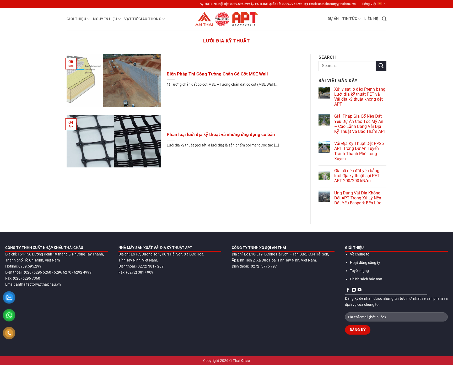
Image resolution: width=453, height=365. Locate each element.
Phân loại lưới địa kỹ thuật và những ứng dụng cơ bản (221, 134)
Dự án (333, 19)
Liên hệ (371, 19)
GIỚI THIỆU (76, 19)
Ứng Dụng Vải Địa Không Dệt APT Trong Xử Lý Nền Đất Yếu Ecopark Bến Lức (357, 197)
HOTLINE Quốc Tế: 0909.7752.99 (278, 4)
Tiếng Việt (368, 4)
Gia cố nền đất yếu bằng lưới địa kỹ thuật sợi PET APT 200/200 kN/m (357, 175)
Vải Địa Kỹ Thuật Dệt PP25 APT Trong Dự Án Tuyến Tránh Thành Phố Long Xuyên (359, 151)
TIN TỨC (349, 19)
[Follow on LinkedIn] (354, 290)
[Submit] (381, 66)
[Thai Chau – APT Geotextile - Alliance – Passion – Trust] (226, 19)
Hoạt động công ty (365, 262)
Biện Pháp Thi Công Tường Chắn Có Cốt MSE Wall (217, 74)
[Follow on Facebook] (348, 290)
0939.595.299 (29, 266)
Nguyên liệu (105, 19)
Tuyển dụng (359, 271)
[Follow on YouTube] (360, 290)
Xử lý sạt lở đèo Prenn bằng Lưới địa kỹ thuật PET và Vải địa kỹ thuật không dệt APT (359, 97)
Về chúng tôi (360, 254)
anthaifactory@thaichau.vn (38, 284)
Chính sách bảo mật (366, 279)
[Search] (384, 19)
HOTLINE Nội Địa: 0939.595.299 (227, 4)
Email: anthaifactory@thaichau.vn (332, 4)
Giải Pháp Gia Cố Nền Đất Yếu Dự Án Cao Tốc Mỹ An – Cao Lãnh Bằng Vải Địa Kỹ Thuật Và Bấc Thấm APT (360, 124)
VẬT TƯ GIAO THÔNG (142, 19)
